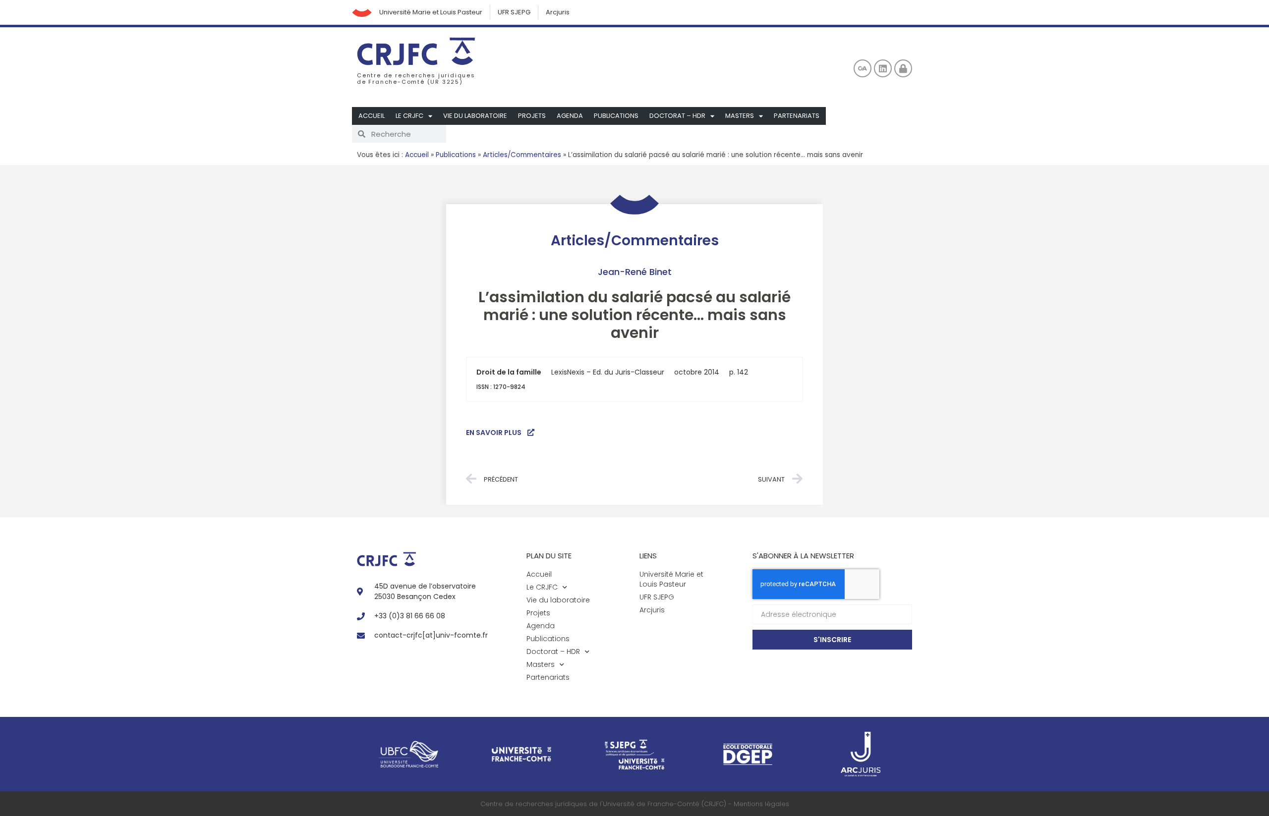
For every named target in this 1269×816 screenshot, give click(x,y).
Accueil (371, 115)
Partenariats (796, 115)
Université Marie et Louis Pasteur (430, 12)
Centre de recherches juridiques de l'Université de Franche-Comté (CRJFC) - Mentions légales (634, 804)
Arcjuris (558, 12)
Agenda (570, 115)
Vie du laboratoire (475, 115)
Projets (532, 115)
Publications (616, 115)
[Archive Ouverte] (862, 68)
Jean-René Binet (635, 272)
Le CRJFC (409, 115)
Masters (739, 115)
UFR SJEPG (514, 12)
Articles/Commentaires (522, 155)
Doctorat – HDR (677, 115)
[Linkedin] (883, 68)
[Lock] (903, 68)
